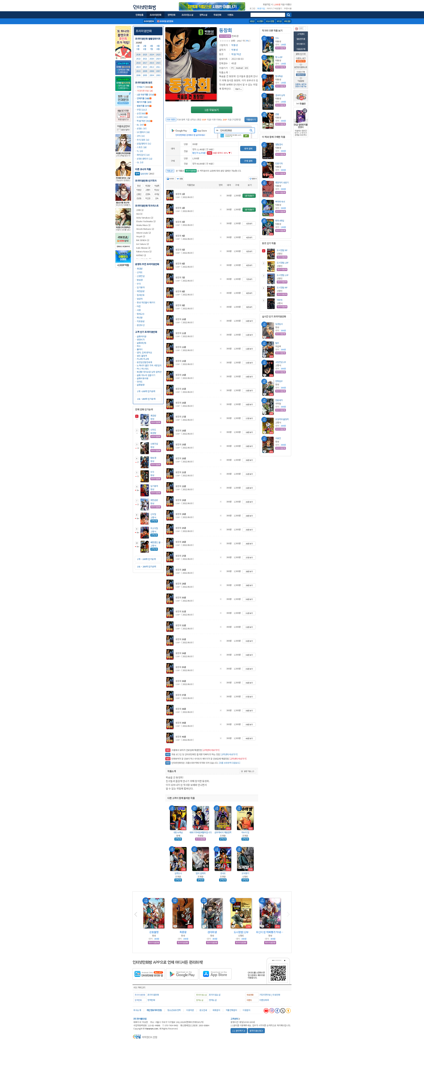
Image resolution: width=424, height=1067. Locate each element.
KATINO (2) (141, 255)
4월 (158, 45)
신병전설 (140, 276)
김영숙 (147, 194)
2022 (138, 58)
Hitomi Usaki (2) (143, 232)
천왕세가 (279, 400)
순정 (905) (141, 113)
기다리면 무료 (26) (145, 90)
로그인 (252, 8)
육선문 (140, 317)
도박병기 (245, 873)
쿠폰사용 (288, 8)
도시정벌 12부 (282, 262)
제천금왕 (140, 291)
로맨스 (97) (141, 128)
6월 (145, 49)
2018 (138, 62)
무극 (139, 283)
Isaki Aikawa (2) (143, 247)
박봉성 (138, 189)
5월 (138, 49)
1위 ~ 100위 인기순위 (146, 559)
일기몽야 (140, 287)
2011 (158, 66)
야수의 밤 (245, 832)
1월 (138, 45)
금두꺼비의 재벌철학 (222, 832)
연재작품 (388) (143, 98)
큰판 (277, 114)
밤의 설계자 (200, 873)
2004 (151, 75)
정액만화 (151, 1000)
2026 (138, 54)
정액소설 (212, 1000)
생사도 (223, 873)
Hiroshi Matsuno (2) (145, 228)
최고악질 (154, 528)
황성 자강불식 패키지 (146, 302)
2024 (151, 54)
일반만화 (142, 173)
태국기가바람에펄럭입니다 (201, 832)
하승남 (156, 189)
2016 (151, 62)
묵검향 (147, 185)
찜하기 (254, 178)
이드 (277, 38)
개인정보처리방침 (154, 1010)
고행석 (147, 189)
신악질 (153, 514)
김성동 (138, 198)
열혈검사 (279, 144)
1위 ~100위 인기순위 (146, 391)
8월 (158, 49)
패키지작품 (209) (144, 102)
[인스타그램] (271, 1010)
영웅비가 (140, 339)
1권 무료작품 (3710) (145, 94)
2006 (138, 75)
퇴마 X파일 (279, 220)
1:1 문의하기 (237, 1030)
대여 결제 (248, 148)
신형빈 (138, 194)
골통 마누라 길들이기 (146, 375)
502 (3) (139, 213)
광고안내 (203, 1010)
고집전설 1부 (280, 362)
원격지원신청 (255, 1030)
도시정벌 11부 (282, 275)
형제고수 (140, 313)
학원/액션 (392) (143, 120)
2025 (145, 54)
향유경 (140, 279)
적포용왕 (140, 321)
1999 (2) (139, 210)
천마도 (140, 381)
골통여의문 (141, 336)
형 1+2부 (278, 57)
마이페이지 (300, 43)
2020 (151, 58)
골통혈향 (140, 384)
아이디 (270, 8)
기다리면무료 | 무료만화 (269, 994)
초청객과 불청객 (282, 419)
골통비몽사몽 (142, 378)
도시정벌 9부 (282, 250)
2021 (145, 58)
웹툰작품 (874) (143, 105)
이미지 (171, 178)
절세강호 (140, 295)
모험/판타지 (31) (144, 143)
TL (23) (140, 151)
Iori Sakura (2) (142, 244)
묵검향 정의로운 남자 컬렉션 (149, 371)
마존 (139, 306)
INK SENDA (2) (142, 240)
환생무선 (140, 325)
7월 (152, 49)
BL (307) (140, 124)
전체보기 (140, 86)
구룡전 (278, 438)
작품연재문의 (231, 1010)
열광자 (140, 298)
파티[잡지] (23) (143, 154)
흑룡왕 (183, 932)
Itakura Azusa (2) (144, 251)
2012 (151, 66)
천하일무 (279, 381)
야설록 (156, 185)
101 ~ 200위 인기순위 (146, 566)
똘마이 (140, 349)
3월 (152, 45)
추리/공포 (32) (143, 139)
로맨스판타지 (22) (144, 158)
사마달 (156, 194)
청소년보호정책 (174, 1010)
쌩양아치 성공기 (282, 182)
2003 (158, 75)
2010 (138, 71)
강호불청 (154, 932)
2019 (158, 58)
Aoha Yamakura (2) (144, 217)
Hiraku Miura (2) (143, 225)
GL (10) (140, 162)
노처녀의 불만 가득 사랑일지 (149, 365)
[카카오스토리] (288, 1010)
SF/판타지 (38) (143, 132)
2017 (145, 62)
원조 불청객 (142, 355)
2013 (145, 66)
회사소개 (137, 1010)
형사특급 (279, 76)
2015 (158, 62)
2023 (158, 54)
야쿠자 (279, 299)
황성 (138, 185)
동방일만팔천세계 (144, 362)
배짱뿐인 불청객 (157, 542)
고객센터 (300, 33)
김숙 (156, 198)
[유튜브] (266, 1010)
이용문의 (246, 1010)
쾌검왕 (140, 268)
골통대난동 (141, 342)
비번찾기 (278, 8)
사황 (139, 310)
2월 (145, 45)
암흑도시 (178, 873)
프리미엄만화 (144, 31)
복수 (139, 346)
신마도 (140, 272)
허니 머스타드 (143, 368)
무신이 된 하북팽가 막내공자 (270, 932)
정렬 (181, 178)
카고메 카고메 (143, 358)
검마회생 (212, 932)
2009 (145, 71)
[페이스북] (277, 1010)
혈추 (277, 343)
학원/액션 (236, 54)
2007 (158, 71)
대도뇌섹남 (178, 832)
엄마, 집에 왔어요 (144, 352)
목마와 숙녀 (280, 201)
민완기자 (279, 163)
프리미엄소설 (214, 994)
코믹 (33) (141, 135)
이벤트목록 (264, 1000)
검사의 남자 (280, 95)
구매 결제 (248, 160)
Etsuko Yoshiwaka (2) (146, 221)
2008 (151, 71)
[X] (282, 1010)
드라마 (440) (142, 117)
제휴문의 (216, 1010)
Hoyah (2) (140, 236)
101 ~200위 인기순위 (146, 398)
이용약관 (190, 1010)
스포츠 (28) (141, 147)
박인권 (147, 198)
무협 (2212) (142, 109)
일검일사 (279, 324)
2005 (145, 75)
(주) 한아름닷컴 (140, 1018)
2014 (138, 66)
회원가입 (261, 8)
